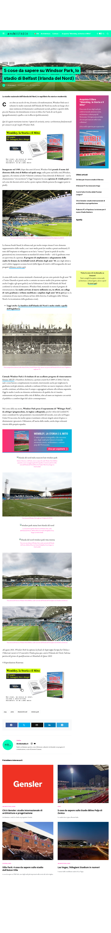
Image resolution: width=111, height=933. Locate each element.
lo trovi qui (92, 283)
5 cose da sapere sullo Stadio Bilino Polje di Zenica (80, 812)
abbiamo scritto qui (17, 267)
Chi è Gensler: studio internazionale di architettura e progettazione (22, 812)
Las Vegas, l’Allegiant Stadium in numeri (79, 867)
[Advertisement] (55, 15)
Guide (5, 63)
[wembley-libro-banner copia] (37, 146)
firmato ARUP (8, 379)
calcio (12, 712)
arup (5, 712)
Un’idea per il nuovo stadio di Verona (89, 180)
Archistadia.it (22, 744)
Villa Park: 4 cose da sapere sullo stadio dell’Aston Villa (22, 868)
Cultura (5, 863)
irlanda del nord (22, 712)
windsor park (35, 712)
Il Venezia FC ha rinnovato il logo (88, 186)
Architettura (6, 806)
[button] (3, 33)
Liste (11, 63)
